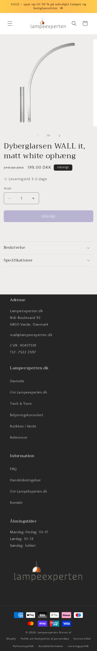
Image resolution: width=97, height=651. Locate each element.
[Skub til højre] (59, 135)
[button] (9, 23)
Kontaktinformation (51, 646)
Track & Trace (21, 404)
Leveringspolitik (78, 646)
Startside (17, 381)
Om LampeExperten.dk (28, 492)
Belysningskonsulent (26, 415)
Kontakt (16, 503)
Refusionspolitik (23, 646)
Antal (7, 188)
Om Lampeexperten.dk (28, 392)
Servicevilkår (82, 638)
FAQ (13, 469)
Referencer (19, 438)
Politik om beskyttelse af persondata (45, 638)
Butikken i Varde (23, 426)
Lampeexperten (48, 632)
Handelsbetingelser (25, 480)
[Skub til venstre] (37, 135)
